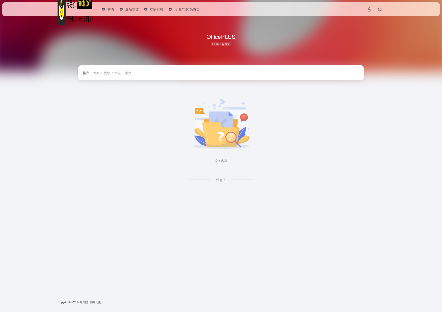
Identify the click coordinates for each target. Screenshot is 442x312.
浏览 (117, 72)
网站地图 (95, 302)
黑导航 (84, 302)
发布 (96, 72)
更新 (107, 72)
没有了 (221, 179)
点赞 (128, 72)
